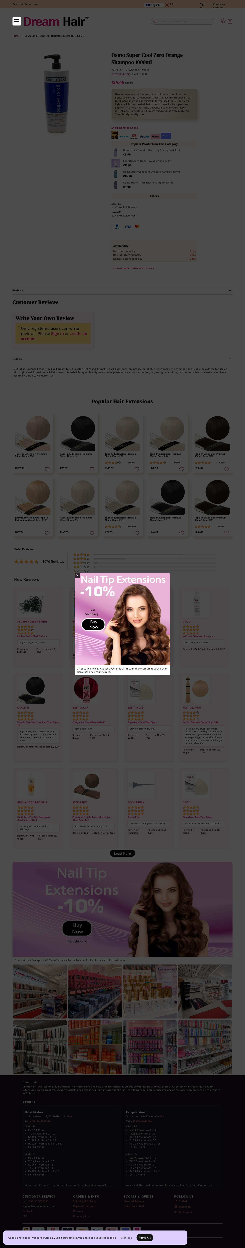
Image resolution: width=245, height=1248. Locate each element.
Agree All (145, 1237)
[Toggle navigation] (16, 21)
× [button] (77, 575)
